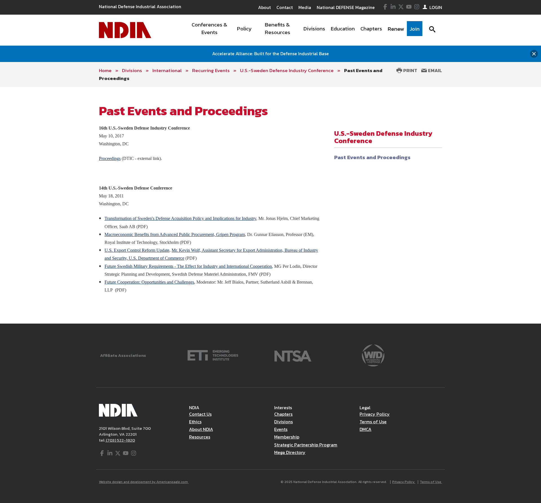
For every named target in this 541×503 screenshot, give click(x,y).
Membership (286, 436)
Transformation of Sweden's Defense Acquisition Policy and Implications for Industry (180, 218)
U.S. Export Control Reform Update (137, 250)
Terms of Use (373, 421)
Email (434, 70)
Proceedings (110, 158)
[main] (270, 205)
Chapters (283, 414)
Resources (199, 436)
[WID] (373, 354)
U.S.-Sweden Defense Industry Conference (287, 70)
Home (105, 70)
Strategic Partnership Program (305, 444)
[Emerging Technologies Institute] (212, 354)
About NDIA (201, 429)
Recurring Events (211, 70)
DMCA (365, 429)
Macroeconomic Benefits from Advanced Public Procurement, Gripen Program (175, 234)
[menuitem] (209, 30)
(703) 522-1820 (120, 440)
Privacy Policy (375, 414)
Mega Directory (289, 452)
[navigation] (304, 30)
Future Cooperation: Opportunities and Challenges (149, 282)
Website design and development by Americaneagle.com (144, 481)
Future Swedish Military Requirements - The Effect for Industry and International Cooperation (188, 266)
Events (280, 429)
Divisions (132, 70)
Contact (284, 7)
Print (409, 70)
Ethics (195, 421)
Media (304, 7)
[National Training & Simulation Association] (292, 354)
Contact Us (200, 414)
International (167, 70)
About (264, 7)
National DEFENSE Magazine (346, 7)
